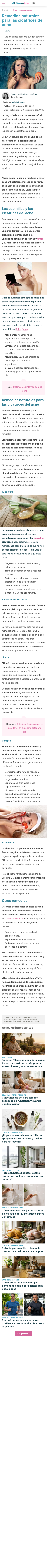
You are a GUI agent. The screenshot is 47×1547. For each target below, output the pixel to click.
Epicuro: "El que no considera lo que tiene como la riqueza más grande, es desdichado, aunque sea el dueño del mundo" (23, 1063)
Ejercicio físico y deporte (13, 1317)
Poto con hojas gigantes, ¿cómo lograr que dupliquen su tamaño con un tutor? (23, 1176)
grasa (40, 238)
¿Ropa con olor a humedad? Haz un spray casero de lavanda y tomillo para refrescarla (22, 1138)
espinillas (39, 538)
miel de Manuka (15, 918)
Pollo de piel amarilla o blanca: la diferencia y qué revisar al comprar (22, 1250)
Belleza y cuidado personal (21, 10)
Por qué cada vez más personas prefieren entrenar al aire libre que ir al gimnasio (23, 1323)
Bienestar (5, 10)
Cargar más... (23, 1333)
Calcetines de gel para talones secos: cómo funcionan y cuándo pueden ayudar (21, 1101)
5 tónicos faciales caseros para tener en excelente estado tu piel (25, 728)
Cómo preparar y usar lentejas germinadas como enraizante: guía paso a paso (22, 1285)
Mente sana (7, 1057)
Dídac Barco (21, 329)
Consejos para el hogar (12, 1133)
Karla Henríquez (17, 97)
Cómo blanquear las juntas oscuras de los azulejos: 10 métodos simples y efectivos (23, 1213)
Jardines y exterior (10, 1170)
